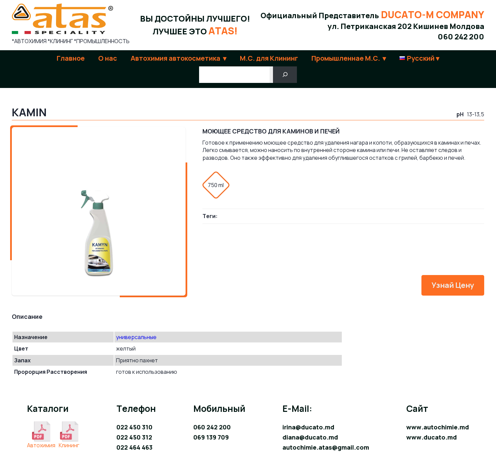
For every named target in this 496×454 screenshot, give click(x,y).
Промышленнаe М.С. (345, 58)
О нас (107, 58)
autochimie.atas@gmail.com (325, 447)
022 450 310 (134, 427)
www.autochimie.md (437, 427)
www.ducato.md (431, 437)
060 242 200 (461, 37)
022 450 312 (134, 437)
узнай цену (453, 285)
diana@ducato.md (310, 437)
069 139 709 (211, 437)
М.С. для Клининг (269, 58)
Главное (71, 58)
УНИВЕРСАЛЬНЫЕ (136, 337)
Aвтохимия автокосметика (175, 58)
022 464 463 (134, 447)
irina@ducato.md (308, 427)
